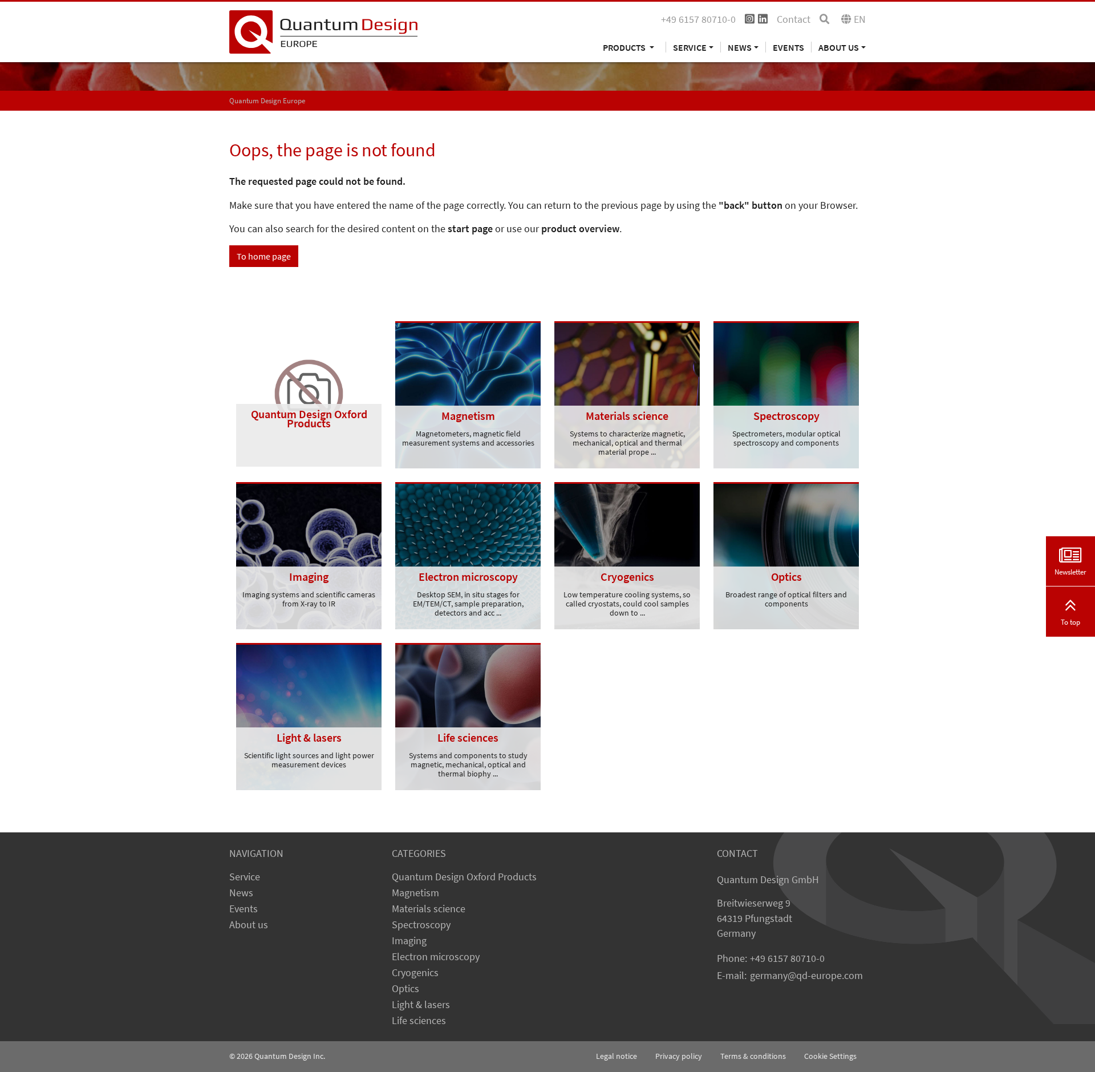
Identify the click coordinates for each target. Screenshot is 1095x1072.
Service (244, 877)
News (241, 893)
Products (625, 47)
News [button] (740, 47)
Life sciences (419, 1020)
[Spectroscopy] (786, 393)
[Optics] (786, 554)
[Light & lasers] (309, 715)
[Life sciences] (468, 715)
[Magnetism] (468, 393)
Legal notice (616, 1056)
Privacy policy (678, 1056)
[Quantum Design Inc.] (323, 31)
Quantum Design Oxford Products (464, 877)
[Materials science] (627, 393)
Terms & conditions (753, 1056)
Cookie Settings (830, 1056)
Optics (405, 988)
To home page (264, 256)
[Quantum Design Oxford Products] (309, 392)
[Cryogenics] (627, 554)
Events (788, 47)
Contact (793, 19)
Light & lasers (421, 1004)
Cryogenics (415, 972)
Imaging (409, 941)
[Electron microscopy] (468, 554)
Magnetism (415, 893)
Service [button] (690, 47)
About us (248, 925)
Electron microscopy (436, 956)
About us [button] (838, 47)
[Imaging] (309, 554)
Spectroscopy (421, 925)
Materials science (428, 909)
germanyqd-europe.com (806, 975)
